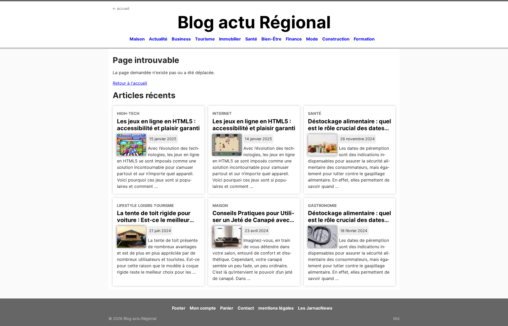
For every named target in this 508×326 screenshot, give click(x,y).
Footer (178, 308)
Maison (137, 39)
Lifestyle (127, 205)
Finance (294, 39)
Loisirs (145, 205)
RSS (396, 318)
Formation (364, 39)
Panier (226, 308)
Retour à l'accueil (130, 83)
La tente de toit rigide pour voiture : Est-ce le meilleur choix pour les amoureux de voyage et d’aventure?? (155, 223)
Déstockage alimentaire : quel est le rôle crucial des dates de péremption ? (349, 128)
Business (181, 39)
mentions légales (276, 308)
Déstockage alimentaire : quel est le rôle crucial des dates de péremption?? (349, 220)
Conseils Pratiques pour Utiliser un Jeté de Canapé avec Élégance (253, 220)
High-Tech (128, 113)
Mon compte (203, 308)
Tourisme (205, 39)
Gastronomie (322, 205)
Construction (336, 39)
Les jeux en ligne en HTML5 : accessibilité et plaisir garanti (158, 125)
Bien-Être (271, 39)
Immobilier (230, 39)
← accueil (120, 8)
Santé (251, 39)
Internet (222, 113)
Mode (312, 39)
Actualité (158, 39)
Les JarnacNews (315, 308)
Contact (246, 308)
